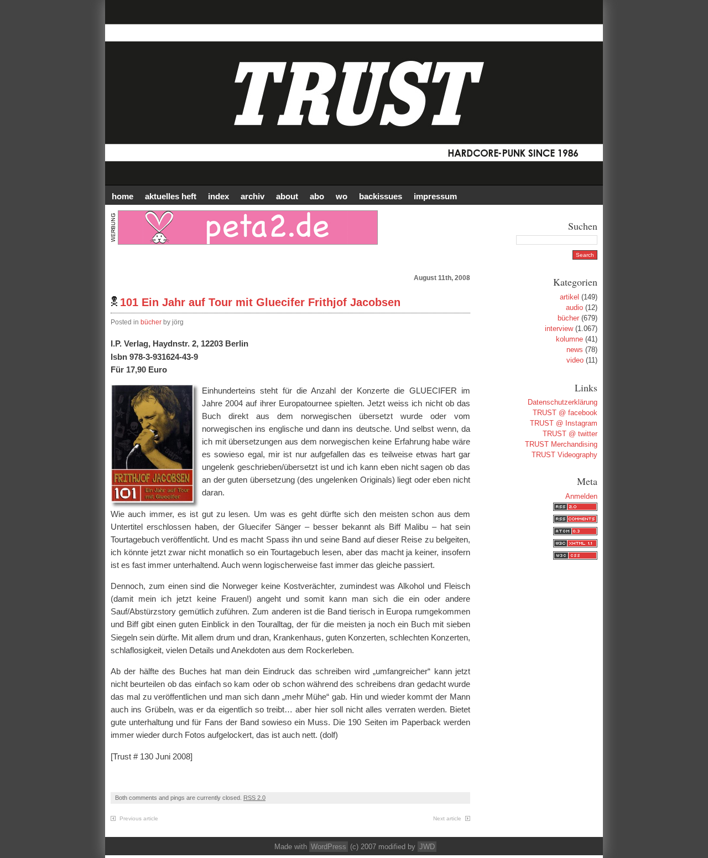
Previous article (138, 818)
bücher (151, 322)
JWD (427, 847)
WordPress (328, 847)
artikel (569, 297)
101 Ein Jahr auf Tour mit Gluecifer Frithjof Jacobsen (260, 302)
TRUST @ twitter (570, 434)
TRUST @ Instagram (563, 423)
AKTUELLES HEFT (170, 196)
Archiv (252, 196)
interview (559, 328)
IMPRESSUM (435, 196)
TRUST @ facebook (565, 413)
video (575, 360)
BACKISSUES (380, 196)
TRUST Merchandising (561, 444)
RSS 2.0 (254, 797)
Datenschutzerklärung (562, 402)
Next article (447, 818)
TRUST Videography (564, 455)
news (574, 349)
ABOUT (287, 196)
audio (574, 307)
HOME (122, 196)
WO (341, 196)
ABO (317, 196)
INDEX (218, 196)
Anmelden (581, 496)
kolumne (569, 339)
